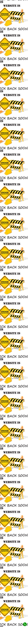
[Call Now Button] (25, 624)
